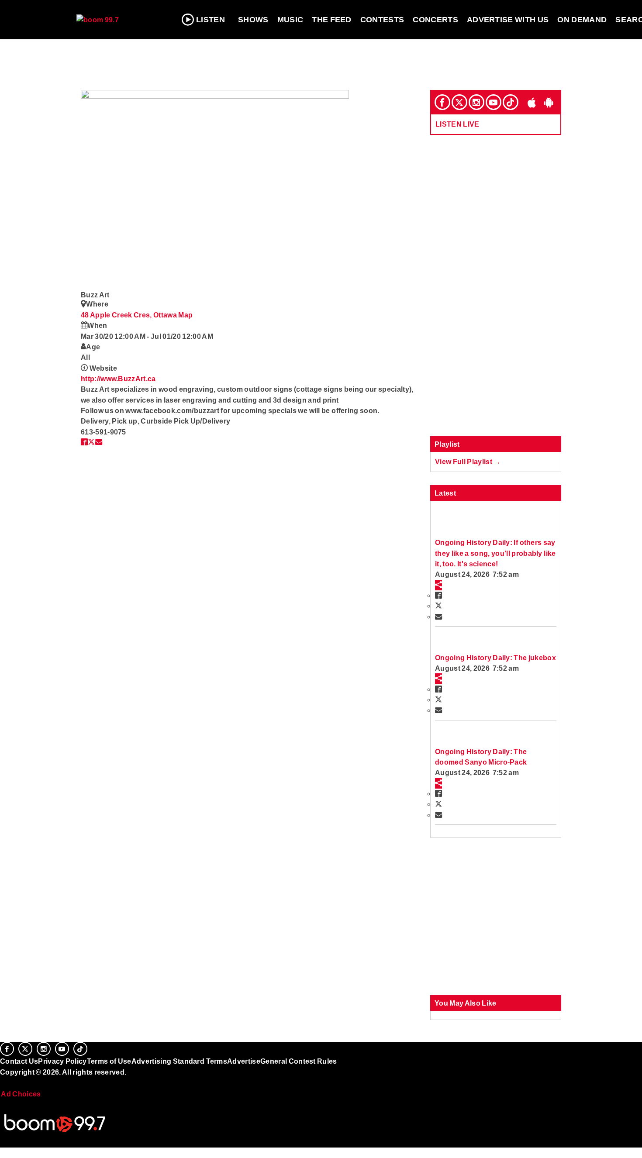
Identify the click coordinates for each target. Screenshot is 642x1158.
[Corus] (4, 1081)
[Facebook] (442, 102)
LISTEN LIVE (457, 124)
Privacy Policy (62, 1061)
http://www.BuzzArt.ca (118, 379)
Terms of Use (109, 1061)
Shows (253, 19)
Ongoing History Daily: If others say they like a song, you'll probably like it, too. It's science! (495, 553)
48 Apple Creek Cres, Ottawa (129, 315)
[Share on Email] (98, 441)
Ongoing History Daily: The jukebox (495, 658)
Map (185, 315)
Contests (382, 19)
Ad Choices (20, 1094)
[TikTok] (510, 102)
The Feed (332, 19)
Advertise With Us (508, 19)
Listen (210, 19)
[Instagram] (476, 102)
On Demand (582, 19)
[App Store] (532, 102)
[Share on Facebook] (84, 441)
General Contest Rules (298, 1061)
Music (290, 19)
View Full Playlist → (468, 461)
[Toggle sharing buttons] (438, 585)
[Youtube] (493, 102)
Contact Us (19, 1061)
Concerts (435, 19)
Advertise (243, 1061)
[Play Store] (549, 102)
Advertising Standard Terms (179, 1061)
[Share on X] (91, 441)
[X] (459, 102)
